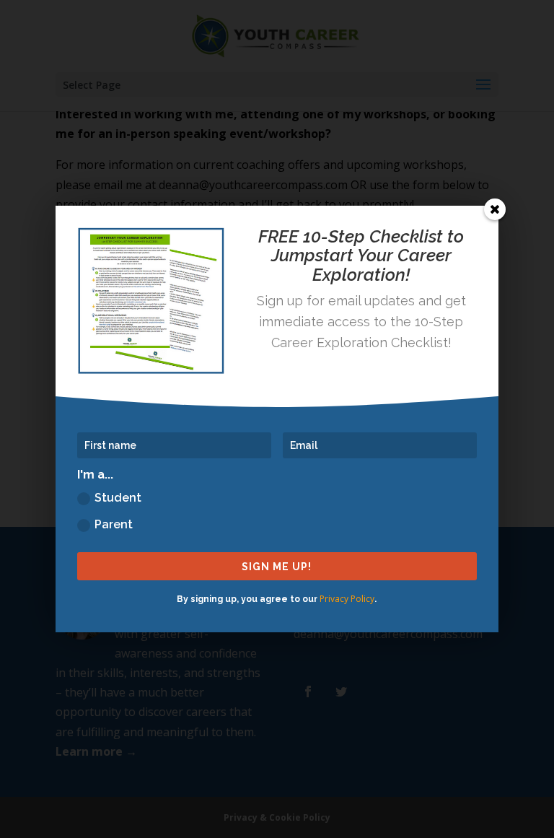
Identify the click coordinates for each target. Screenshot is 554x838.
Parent (113, 524)
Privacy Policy (347, 599)
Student (117, 498)
